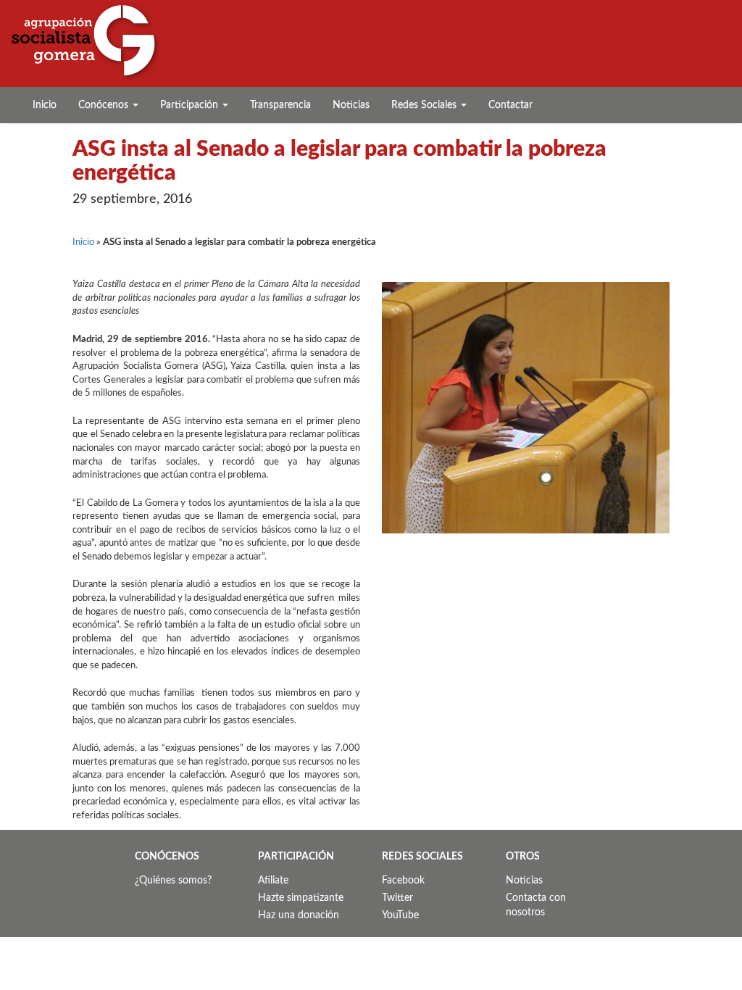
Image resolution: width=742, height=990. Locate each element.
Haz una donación (298, 915)
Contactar (510, 105)
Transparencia (280, 105)
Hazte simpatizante (300, 898)
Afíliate (273, 880)
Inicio (45, 105)
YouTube (400, 915)
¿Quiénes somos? (173, 880)
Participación (190, 105)
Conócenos (104, 105)
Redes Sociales (425, 105)
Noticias (351, 105)
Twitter (397, 898)
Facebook (403, 880)
